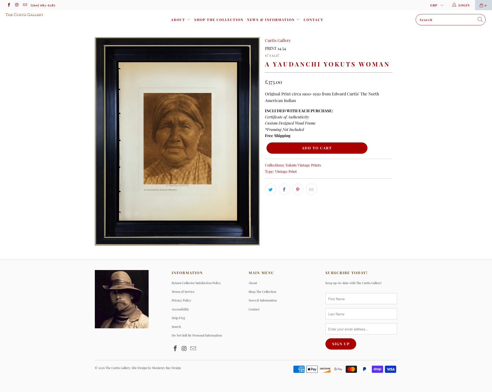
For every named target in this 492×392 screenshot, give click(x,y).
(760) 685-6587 (43, 5)
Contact (313, 19)
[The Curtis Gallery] (42, 14)
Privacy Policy (181, 300)
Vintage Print (286, 171)
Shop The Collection (218, 19)
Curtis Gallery (278, 40)
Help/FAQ (178, 318)
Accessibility (180, 309)
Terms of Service (183, 291)
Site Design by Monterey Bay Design (156, 368)
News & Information (271, 19)
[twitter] (270, 189)
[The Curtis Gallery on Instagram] (16, 5)
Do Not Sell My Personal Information (197, 335)
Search (176, 326)
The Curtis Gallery (118, 368)
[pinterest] (297, 189)
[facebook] (8, 5)
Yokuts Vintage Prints (303, 164)
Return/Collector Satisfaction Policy (196, 283)
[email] (25, 5)
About (179, 19)
